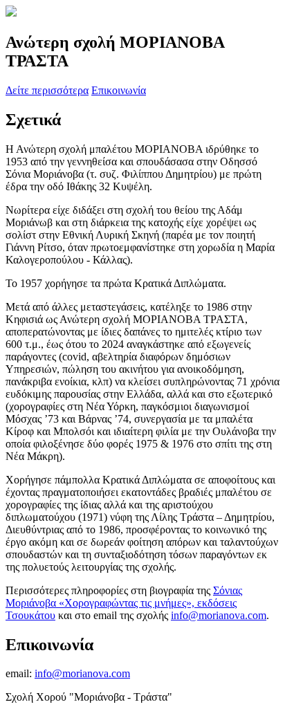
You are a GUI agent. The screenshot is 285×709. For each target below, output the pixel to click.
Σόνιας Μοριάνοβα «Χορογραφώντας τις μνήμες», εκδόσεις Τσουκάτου (124, 602)
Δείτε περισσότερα (47, 90)
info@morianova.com (218, 615)
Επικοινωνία (118, 90)
